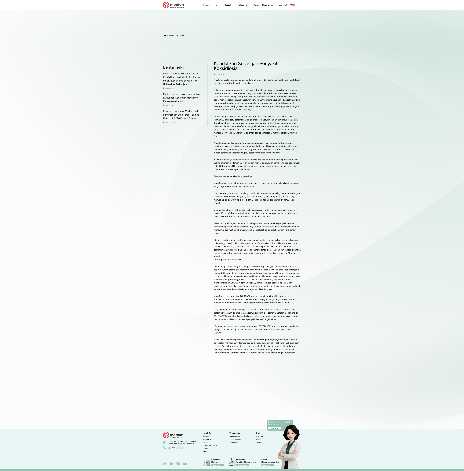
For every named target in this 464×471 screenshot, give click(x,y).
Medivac (206, 437)
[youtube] (185, 464)
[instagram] (165, 464)
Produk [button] (228, 5)
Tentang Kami (234, 437)
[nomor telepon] (164, 447)
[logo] (173, 5)
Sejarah (259, 442)
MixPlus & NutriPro (210, 445)
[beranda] (173, 435)
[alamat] (164, 442)
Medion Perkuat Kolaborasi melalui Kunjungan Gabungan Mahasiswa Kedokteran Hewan (181, 98)
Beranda (206, 5)
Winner (205, 442)
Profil (216, 5)
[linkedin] (171, 464)
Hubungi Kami (268, 5)
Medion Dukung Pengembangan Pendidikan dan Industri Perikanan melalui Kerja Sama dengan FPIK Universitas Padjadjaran (181, 79)
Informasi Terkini (235, 440)
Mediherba (207, 440)
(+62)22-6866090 (176, 448)
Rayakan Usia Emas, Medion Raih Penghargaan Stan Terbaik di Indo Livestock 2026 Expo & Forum (181, 115)
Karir (280, 5)
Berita (256, 5)
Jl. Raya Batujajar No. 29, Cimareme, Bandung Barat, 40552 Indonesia (182, 443)
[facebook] (178, 464)
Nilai (258, 440)
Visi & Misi (260, 437)
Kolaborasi (242, 5)
